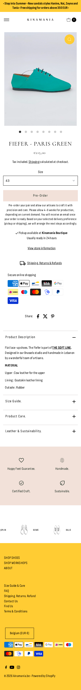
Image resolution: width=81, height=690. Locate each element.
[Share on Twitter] (45, 316)
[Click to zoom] (69, 39)
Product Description (20, 337)
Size (40, 172)
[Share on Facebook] (38, 316)
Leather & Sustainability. (23, 431)
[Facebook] (6, 668)
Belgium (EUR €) (19, 633)
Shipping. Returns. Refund (20, 596)
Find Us (8, 606)
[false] (21, 460)
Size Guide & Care (14, 586)
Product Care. (15, 416)
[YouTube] (12, 668)
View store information (42, 248)
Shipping (34, 162)
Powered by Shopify (43, 676)
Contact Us (11, 601)
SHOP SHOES (12, 558)
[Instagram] (18, 668)
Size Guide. (13, 401)
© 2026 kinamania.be (17, 676)
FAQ (6, 591)
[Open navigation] (6, 19)
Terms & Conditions (15, 611)
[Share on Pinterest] (52, 316)
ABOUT (8, 568)
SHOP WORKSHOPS (15, 563)
